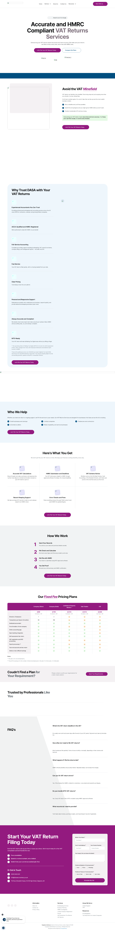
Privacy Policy (36, 909)
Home (40, 4)
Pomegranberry (63, 928)
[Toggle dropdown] (50, 3)
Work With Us (99, 4)
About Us (55, 4)
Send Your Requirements (96, 674)
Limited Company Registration (65, 911)
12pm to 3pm (89, 874)
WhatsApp (91, 867)
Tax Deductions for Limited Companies (92, 915)
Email (78, 867)
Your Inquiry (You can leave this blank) (84, 853)
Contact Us (63, 4)
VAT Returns (61, 917)
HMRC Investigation (62, 909)
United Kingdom (86, 905)
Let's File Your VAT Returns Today (46, 50)
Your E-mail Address (80, 845)
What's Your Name (79, 837)
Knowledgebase (86, 913)
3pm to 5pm (97, 874)
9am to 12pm (80, 874)
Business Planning (62, 907)
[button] (80, 728)
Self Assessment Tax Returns (65, 915)
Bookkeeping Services (63, 905)
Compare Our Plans (70, 50)
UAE (84, 907)
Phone (83, 867)
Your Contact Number (96, 845)
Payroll (59, 913)
